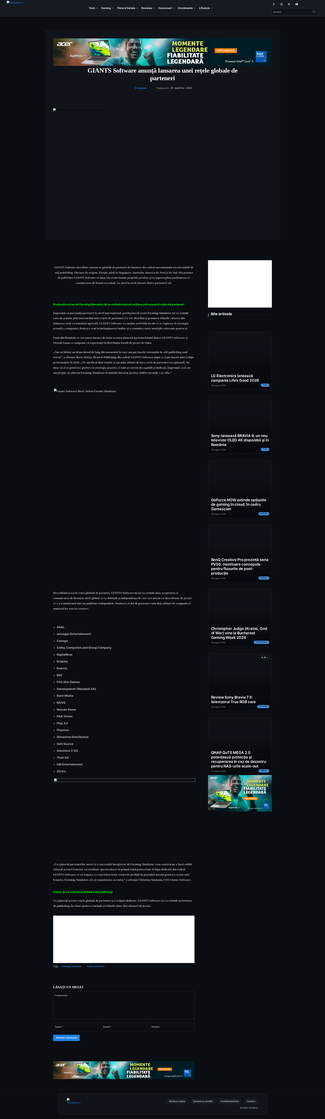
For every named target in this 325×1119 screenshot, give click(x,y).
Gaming (263, 514)
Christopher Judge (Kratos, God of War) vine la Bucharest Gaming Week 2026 (239, 633)
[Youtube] (297, 4)
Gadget (263, 578)
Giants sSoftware (95, 966)
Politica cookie (177, 1101)
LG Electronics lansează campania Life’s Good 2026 (235, 378)
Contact (250, 1101)
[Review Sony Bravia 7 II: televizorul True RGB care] (240, 682)
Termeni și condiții (203, 1101)
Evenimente (141, 88)
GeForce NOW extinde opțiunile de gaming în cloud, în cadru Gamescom (238, 504)
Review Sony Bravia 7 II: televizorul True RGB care (233, 699)
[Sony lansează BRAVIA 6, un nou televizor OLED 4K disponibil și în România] (240, 424)
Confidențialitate (229, 1101)
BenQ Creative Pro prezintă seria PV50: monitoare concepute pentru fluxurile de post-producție (239, 566)
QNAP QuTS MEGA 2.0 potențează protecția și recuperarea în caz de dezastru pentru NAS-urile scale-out (238, 759)
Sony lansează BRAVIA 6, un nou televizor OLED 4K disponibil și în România (240, 440)
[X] (289, 4)
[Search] (314, 12)
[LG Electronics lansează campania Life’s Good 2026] (240, 360)
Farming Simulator (72, 966)
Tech (265, 385)
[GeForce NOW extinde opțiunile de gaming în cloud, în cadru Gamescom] (240, 489)
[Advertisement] (123, 939)
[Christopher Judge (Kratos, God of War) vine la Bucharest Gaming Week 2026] (240, 617)
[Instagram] (281, 4)
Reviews (263, 707)
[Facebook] (274, 4)
